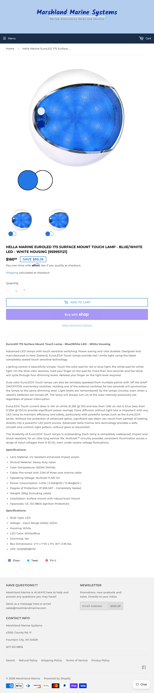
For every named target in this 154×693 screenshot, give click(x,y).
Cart (148, 38)
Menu (12, 38)
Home (10, 48)
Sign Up (115, 606)
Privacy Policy (100, 660)
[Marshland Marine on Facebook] (144, 668)
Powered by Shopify (57, 678)
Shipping (12, 272)
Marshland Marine (28, 678)
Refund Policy (28, 660)
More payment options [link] (77, 325)
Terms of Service (77, 660)
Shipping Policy (51, 660)
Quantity (12, 283)
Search (10, 660)
